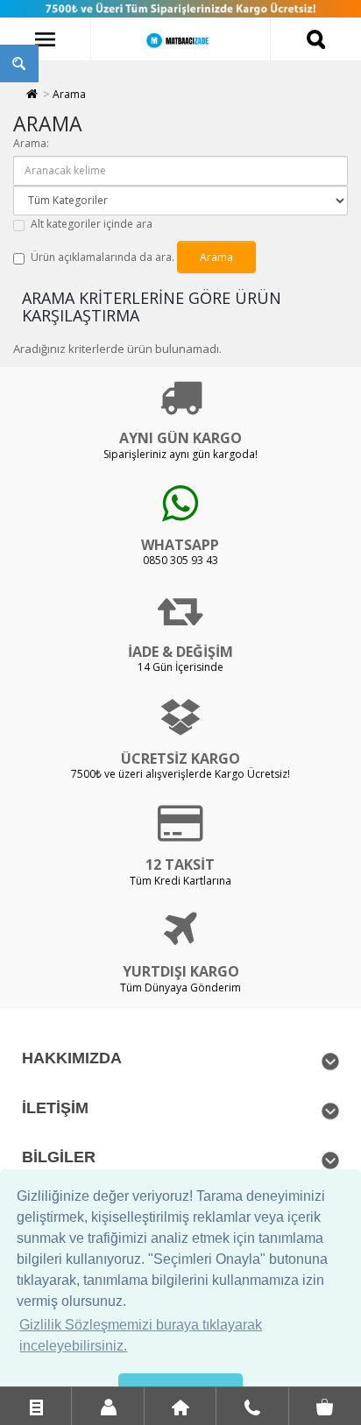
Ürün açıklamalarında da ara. (102, 257)
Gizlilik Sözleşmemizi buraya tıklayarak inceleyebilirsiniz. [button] (140, 1335)
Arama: (31, 143)
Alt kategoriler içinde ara (91, 223)
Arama (69, 94)
